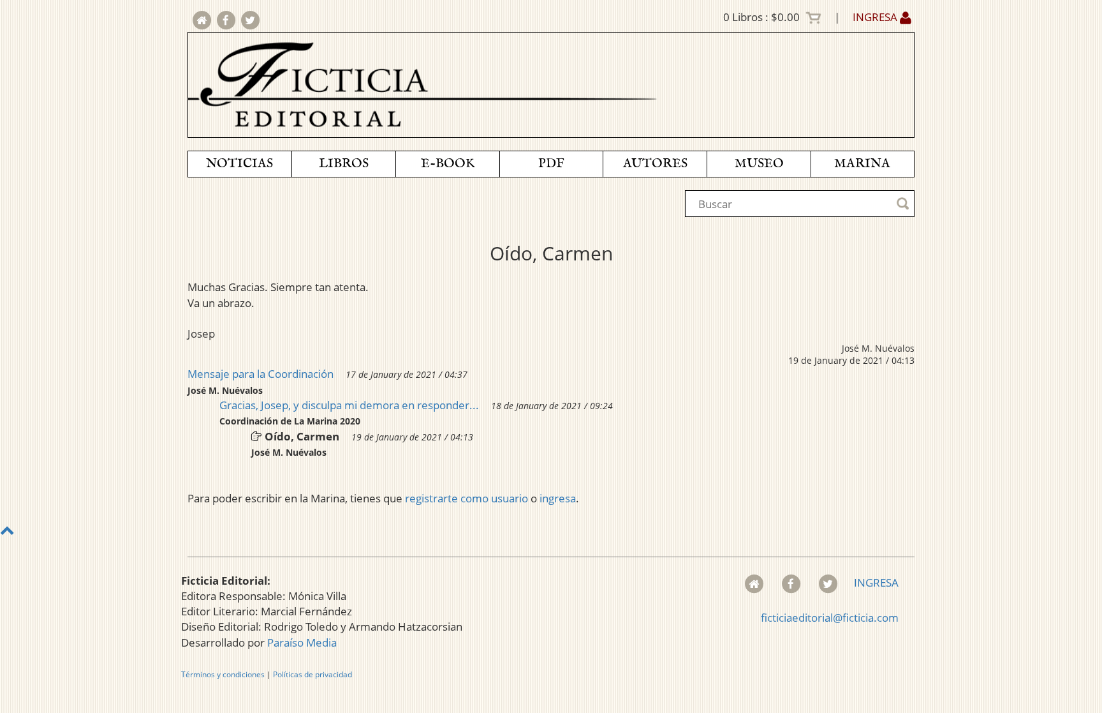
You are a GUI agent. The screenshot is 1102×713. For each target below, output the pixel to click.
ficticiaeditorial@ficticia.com (830, 617)
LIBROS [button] (344, 164)
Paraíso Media (302, 642)
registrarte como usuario (466, 498)
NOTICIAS (239, 164)
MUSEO (759, 164)
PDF (551, 164)
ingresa (558, 498)
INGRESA (876, 17)
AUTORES (655, 164)
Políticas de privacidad (312, 674)
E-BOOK (447, 164)
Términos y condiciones (223, 674)
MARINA (862, 164)
